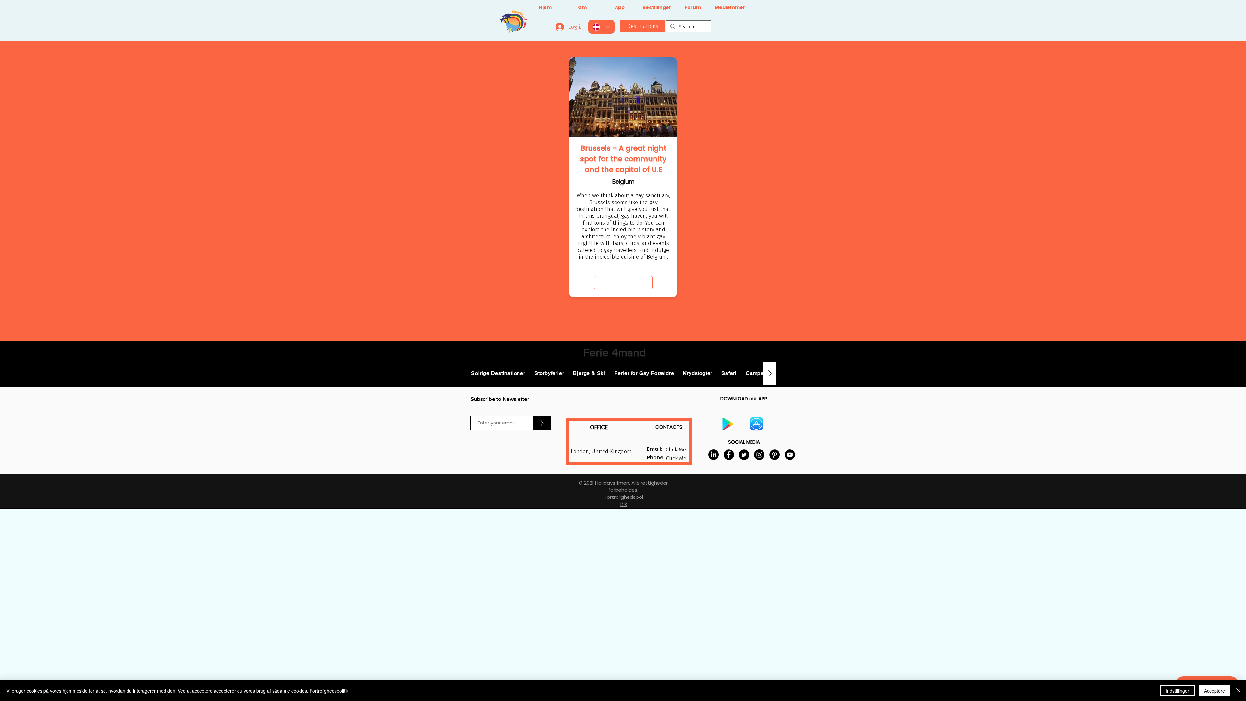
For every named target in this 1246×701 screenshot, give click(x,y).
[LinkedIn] (713, 454)
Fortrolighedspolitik (329, 690)
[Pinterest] (774, 454)
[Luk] (1238, 690)
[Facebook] (729, 454)
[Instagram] (759, 454)
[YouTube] (790, 454)
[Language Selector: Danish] (601, 27)
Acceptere (1214, 690)
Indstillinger (1177, 690)
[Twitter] (744, 454)
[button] (676, 458)
